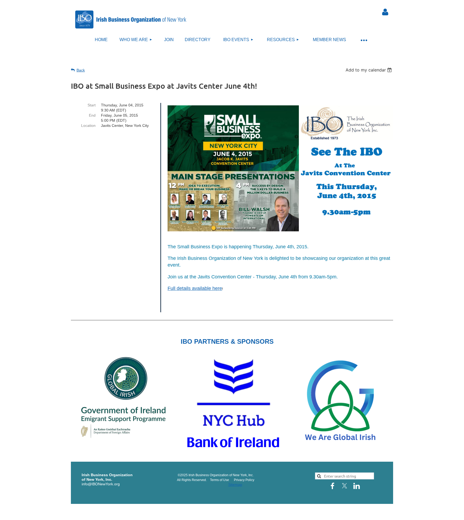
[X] (344, 486)
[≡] (363, 40)
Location (88, 125)
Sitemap (235, 484)
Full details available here (195, 288)
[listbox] (369, 70)
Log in (385, 12)
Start (92, 105)
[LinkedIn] (356, 486)
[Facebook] (332, 486)
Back (81, 70)
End (92, 115)
